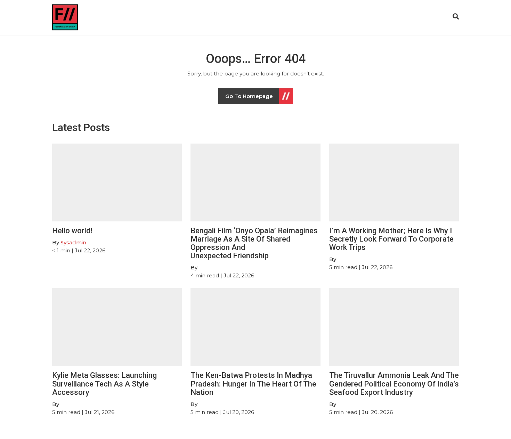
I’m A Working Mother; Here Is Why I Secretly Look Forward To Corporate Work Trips (391, 239)
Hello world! (72, 230)
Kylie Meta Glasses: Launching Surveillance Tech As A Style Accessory (104, 383)
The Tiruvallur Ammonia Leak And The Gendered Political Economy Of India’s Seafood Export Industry (394, 383)
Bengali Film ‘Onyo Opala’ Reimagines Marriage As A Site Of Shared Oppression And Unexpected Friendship (254, 243)
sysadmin (73, 242)
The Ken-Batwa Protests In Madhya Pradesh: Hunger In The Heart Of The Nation (253, 383)
